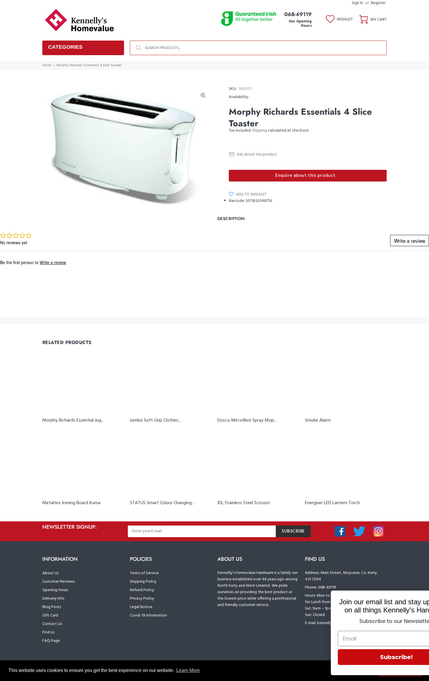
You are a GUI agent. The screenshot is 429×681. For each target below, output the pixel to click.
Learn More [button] (188, 670)
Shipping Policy (143, 581)
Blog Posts (51, 607)
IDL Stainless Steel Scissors (243, 503)
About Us (50, 573)
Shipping (259, 130)
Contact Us (52, 624)
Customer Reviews (58, 581)
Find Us (48, 632)
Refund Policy (142, 590)
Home (47, 65)
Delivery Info (53, 598)
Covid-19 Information (148, 615)
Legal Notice (141, 607)
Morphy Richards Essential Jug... (73, 420)
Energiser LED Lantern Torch (332, 503)
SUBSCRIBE (293, 531)
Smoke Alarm (318, 420)
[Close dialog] (416, 598)
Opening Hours (55, 590)
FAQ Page (51, 641)
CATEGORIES (65, 47)
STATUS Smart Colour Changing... (162, 503)
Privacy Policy (142, 598)
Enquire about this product (305, 175)
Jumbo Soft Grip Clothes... (155, 420)
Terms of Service (144, 573)
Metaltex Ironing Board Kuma (71, 503)
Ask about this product (257, 154)
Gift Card (50, 615)
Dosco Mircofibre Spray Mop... (247, 420)
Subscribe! (357, 657)
